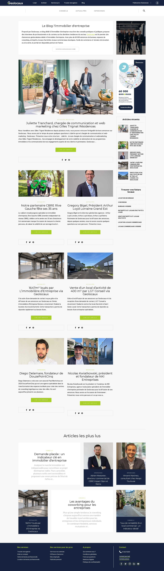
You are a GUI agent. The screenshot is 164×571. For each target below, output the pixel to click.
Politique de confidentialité (91, 562)
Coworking (122, 202)
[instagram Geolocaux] (129, 563)
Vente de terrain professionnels (27, 557)
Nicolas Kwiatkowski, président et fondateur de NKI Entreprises (90, 376)
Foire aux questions (89, 557)
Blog (83, 3)
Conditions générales (90, 554)
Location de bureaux (126, 198)
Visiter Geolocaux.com (66, 49)
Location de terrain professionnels (28, 559)
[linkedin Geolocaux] (134, 563)
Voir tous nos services (57, 551)
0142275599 (126, 552)
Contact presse (124, 559)
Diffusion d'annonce (56, 554)
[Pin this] (69, 160)
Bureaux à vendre (124, 206)
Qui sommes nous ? (89, 551)
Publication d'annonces (140, 3)
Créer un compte (22, 554)
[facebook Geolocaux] (121, 563)
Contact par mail (124, 556)
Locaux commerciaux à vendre (129, 226)
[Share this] (62, 160)
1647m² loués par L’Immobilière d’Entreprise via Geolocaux (41, 291)
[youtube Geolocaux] (138, 563)
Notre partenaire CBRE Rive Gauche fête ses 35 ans (41, 207)
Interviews (99, 11)
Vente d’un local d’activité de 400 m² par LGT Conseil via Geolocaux (90, 291)
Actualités (81, 11)
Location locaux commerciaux (130, 222)
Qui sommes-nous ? (131, 26)
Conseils (63, 11)
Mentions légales (88, 559)
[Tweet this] (66, 160)
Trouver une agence (70, 3)
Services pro (55, 3)
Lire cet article (66, 149)
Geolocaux (91, 34)
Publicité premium (56, 559)
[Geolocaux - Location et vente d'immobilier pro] (15, 3)
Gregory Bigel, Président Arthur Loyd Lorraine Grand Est (90, 207)
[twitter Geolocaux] (125, 563)
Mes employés (55, 557)
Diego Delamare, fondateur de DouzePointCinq (41, 375)
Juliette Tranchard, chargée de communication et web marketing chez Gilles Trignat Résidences (65, 124)
